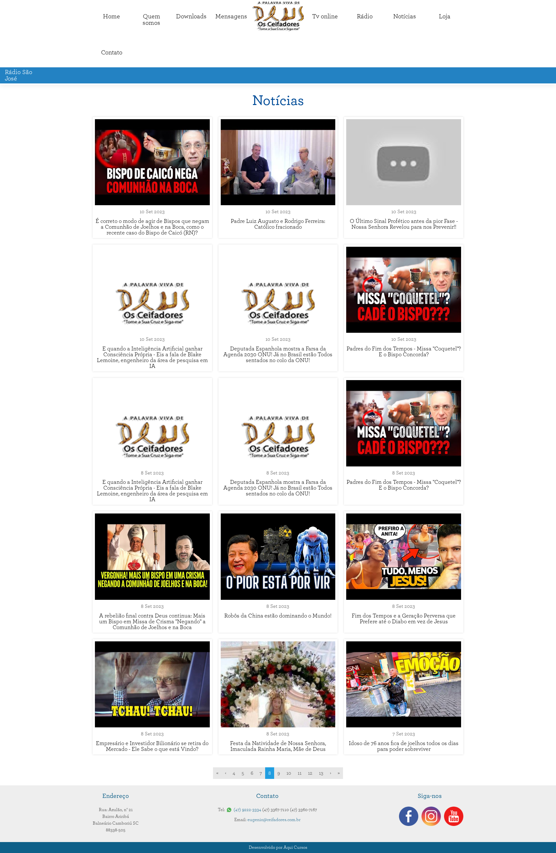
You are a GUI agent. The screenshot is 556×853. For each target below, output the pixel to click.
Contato (111, 52)
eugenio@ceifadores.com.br (274, 820)
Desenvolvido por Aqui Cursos (278, 847)
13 (321, 773)
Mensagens (231, 16)
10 (288, 773)
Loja (444, 16)
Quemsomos (151, 19)
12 (310, 773)
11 (299, 773)
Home (111, 16)
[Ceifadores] (278, 17)
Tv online (325, 16)
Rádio (365, 16)
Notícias (404, 16)
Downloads (191, 16)
